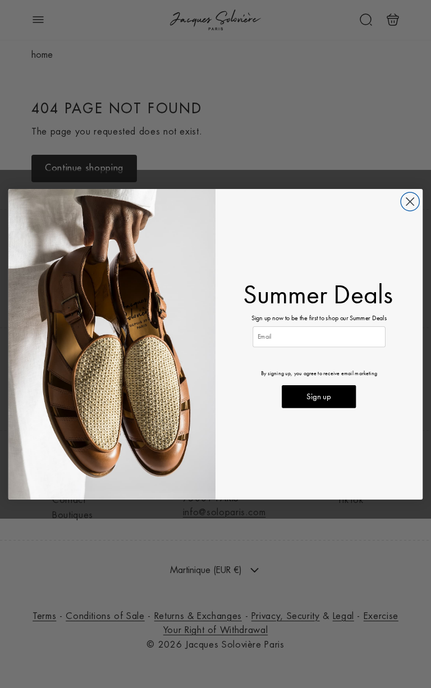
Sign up (318, 396)
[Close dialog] (410, 201)
